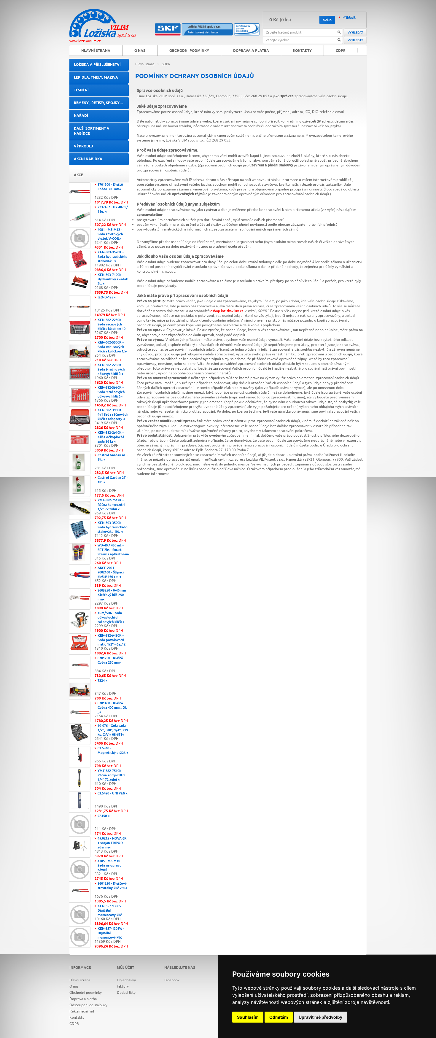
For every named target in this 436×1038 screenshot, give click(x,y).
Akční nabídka (88, 159)
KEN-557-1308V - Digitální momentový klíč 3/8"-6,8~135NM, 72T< (111, 915)
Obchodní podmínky (189, 50)
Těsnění (81, 90)
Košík (327, 20)
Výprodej (83, 146)
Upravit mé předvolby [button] (320, 1017)
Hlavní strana (145, 64)
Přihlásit (349, 17)
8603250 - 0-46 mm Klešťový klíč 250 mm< (112, 595)
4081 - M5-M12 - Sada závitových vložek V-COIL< (110, 234)
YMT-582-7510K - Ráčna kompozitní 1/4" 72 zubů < (111, 775)
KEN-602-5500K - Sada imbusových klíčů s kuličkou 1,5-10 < (112, 349)
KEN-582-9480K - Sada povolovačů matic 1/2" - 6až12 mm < (111, 642)
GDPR (166, 64)
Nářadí (81, 115)
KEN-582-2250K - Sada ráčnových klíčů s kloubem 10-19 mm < (112, 327)
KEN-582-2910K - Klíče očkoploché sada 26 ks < (111, 437)
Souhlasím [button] (248, 1017)
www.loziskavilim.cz (85, 41)
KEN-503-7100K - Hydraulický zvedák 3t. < (113, 279)
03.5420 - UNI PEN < (113, 793)
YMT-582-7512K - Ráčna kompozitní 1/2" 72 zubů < (111, 504)
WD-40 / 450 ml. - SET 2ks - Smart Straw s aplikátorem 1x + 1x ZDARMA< (113, 552)
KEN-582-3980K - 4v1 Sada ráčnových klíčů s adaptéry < (113, 414)
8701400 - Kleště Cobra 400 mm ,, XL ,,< (112, 707)
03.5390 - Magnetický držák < (113, 750)
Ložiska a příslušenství (97, 64)
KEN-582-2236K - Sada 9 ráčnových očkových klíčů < (111, 369)
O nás (139, 50)
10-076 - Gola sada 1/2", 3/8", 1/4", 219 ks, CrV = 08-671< (113, 730)
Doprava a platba (251, 50)
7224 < (102, 680)
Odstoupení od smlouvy (88, 1005)
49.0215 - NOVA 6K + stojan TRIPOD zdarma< (112, 843)
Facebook (171, 980)
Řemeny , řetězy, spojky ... (98, 103)
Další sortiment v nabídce (91, 131)
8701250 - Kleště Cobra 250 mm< (110, 660)
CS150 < (103, 816)
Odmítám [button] (278, 1017)
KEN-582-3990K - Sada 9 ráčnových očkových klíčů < (111, 392)
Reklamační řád (81, 1011)
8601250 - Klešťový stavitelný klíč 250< (112, 885)
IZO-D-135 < (107, 297)
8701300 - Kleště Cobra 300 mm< (110, 186)
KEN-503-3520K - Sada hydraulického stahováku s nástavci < (113, 259)
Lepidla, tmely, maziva (96, 77)
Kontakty (302, 50)
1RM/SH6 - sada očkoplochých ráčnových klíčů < (111, 617)
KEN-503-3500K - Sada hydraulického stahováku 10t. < (113, 527)
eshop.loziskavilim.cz (227, 311)
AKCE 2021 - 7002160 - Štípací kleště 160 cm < (111, 572)
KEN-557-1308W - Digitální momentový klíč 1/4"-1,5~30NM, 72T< (111, 937)
